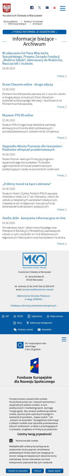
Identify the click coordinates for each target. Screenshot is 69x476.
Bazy (19, 322)
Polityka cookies (25, 329)
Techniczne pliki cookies (26, 440)
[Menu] (63, 8)
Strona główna (10, 22)
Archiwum (37, 24)
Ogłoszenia (36, 316)
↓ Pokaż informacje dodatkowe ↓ (34, 32)
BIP (7, 316)
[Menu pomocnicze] (64, 339)
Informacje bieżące (17, 24)
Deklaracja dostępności (41, 322)
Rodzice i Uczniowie (33, 22)
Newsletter (47, 329)
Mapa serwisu (56, 316)
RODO (20, 316)
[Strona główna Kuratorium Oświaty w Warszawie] (35, 261)
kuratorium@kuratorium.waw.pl (37, 289)
